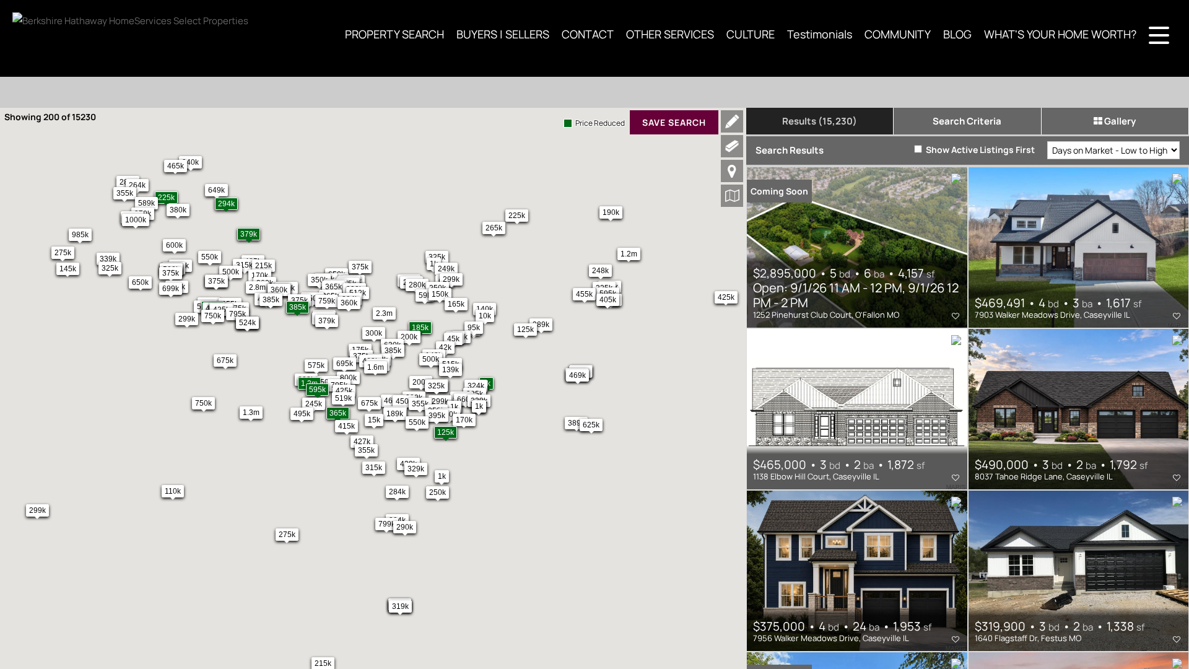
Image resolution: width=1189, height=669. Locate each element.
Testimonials (819, 34)
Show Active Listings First (979, 149)
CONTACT (588, 34)
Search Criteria (967, 121)
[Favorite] (955, 315)
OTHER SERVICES (670, 34)
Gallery (1119, 121)
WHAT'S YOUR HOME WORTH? (1060, 34)
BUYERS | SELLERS (502, 34)
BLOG (957, 34)
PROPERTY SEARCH (394, 34)
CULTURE (750, 34)
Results (819, 121)
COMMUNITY (898, 34)
